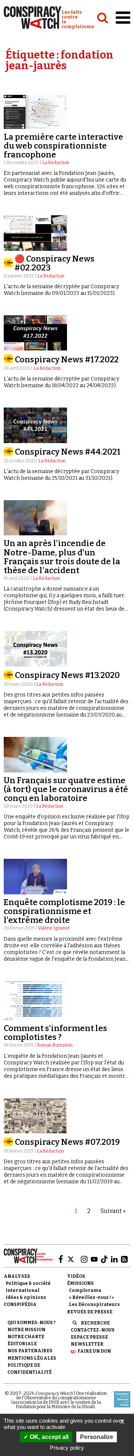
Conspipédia (20, 1304)
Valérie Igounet (54, 928)
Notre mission (26, 1329)
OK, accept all (48, 1437)
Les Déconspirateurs (94, 1304)
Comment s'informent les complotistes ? (55, 1032)
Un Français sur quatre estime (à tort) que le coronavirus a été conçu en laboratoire (66, 789)
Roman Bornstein (55, 1045)
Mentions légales (31, 1358)
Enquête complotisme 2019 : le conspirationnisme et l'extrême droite (64, 911)
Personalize (96, 1437)
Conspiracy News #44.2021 (68, 452)
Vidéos (76, 1276)
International (22, 1290)
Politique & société (28, 1283)
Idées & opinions (26, 1297)
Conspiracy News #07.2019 (67, 1142)
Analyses (17, 1276)
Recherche (95, 1323)
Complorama (85, 1290)
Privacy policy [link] (67, 1448)
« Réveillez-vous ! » (91, 1297)
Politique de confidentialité (29, 1369)
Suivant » (113, 1210)
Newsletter (87, 1344)
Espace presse (89, 1337)
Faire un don (94, 1351)
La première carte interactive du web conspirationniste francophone (63, 146)
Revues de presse (89, 1311)
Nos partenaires (29, 1350)
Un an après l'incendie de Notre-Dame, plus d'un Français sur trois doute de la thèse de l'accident (62, 556)
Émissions (80, 1283)
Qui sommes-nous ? (31, 1322)
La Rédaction (55, 162)
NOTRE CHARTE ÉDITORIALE (25, 1340)
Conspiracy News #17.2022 (67, 360)
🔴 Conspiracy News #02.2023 (55, 263)
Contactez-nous (93, 1330)
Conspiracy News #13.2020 (67, 675)
